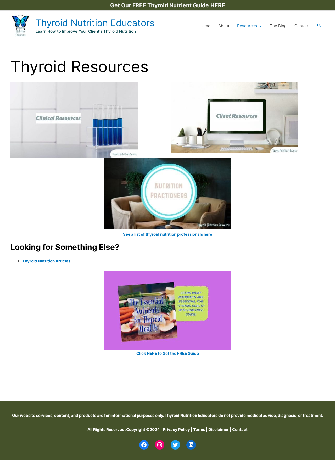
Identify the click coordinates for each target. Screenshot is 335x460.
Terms (199, 429)
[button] (319, 26)
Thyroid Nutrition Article (45, 261)
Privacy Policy (176, 429)
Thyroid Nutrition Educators (95, 22)
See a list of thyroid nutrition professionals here (167, 234)
